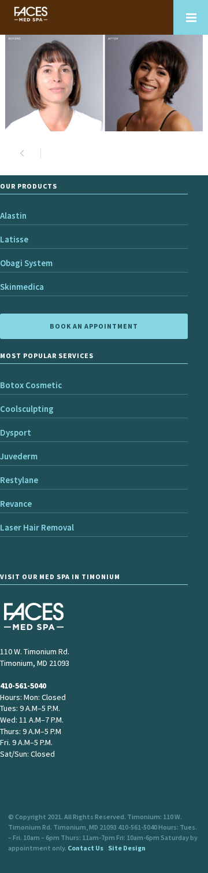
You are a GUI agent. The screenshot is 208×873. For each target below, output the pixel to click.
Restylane (19, 479)
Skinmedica (22, 286)
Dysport (15, 432)
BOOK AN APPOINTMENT (94, 326)
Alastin (13, 215)
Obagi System (26, 262)
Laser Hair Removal (37, 527)
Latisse (14, 239)
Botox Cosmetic (31, 385)
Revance (16, 503)
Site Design (127, 847)
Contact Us (85, 847)
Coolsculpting (27, 408)
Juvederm (19, 456)
